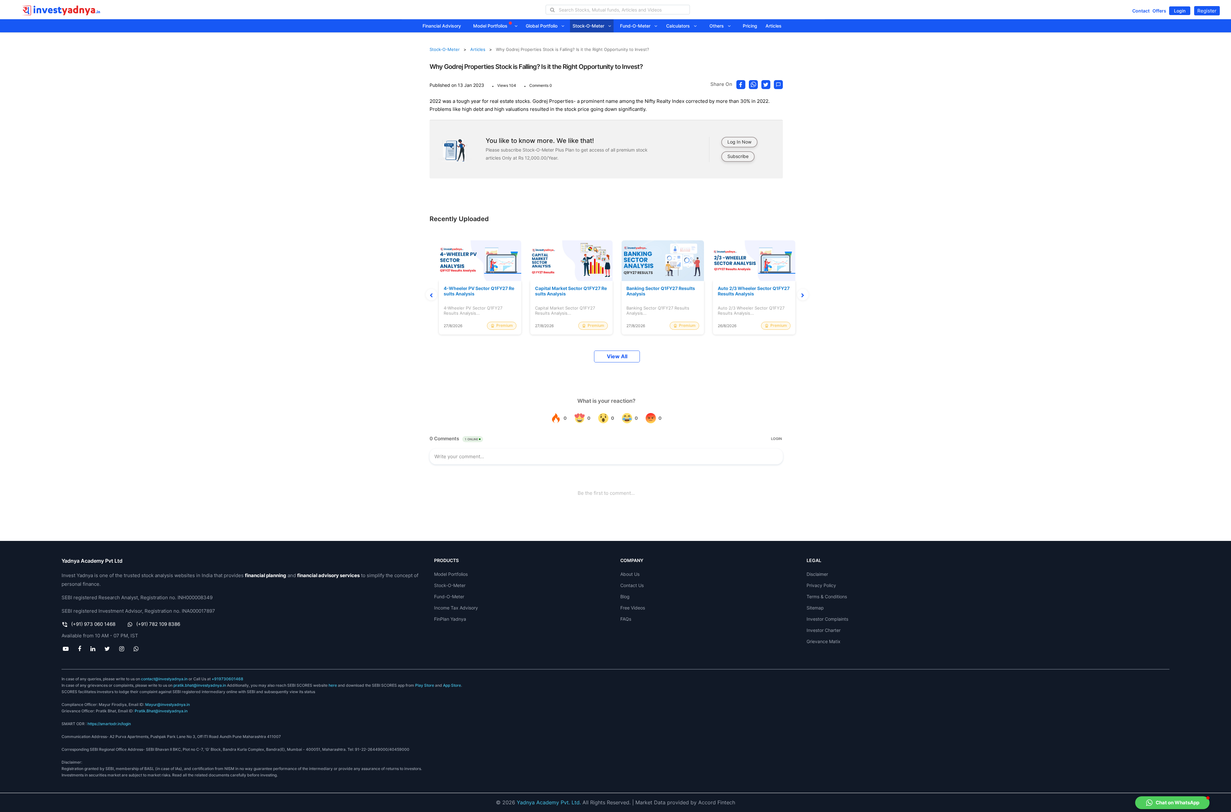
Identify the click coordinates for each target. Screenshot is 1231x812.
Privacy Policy (821, 585)
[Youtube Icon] (66, 648)
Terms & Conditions (827, 596)
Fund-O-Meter (637, 26)
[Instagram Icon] (121, 648)
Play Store (424, 685)
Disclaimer (817, 574)
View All (617, 356)
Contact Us (632, 585)
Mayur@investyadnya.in (167, 704)
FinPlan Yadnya (450, 619)
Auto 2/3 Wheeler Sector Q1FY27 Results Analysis (754, 291)
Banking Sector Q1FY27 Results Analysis (660, 291)
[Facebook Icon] (79, 648)
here (333, 685)
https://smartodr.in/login (109, 723)
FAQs (625, 619)
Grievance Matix (824, 641)
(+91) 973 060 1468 (93, 624)
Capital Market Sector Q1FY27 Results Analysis (571, 291)
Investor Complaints (827, 619)
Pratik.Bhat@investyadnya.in (161, 710)
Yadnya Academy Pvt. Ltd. (549, 802)
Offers (1159, 10)
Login (1179, 10)
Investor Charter (824, 630)
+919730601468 (227, 678)
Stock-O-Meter (590, 26)
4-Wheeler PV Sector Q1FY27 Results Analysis (479, 291)
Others (718, 26)
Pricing (750, 26)
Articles (774, 26)
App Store (452, 685)
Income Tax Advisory (456, 607)
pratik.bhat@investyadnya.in (199, 685)
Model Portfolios (491, 26)
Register (1207, 11)
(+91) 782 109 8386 (158, 624)
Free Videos (632, 607)
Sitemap (815, 607)
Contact (1141, 10)
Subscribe (738, 156)
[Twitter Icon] (107, 648)
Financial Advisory (442, 26)
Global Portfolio (543, 26)
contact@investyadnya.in (164, 678)
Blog (625, 596)
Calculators (680, 26)
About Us (630, 574)
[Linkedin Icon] (92, 648)
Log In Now (739, 142)
